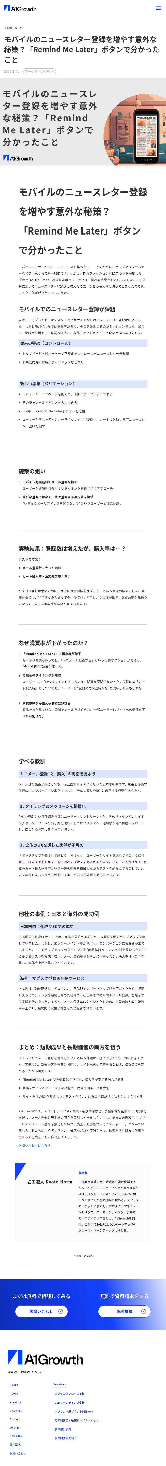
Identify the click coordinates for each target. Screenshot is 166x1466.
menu (158, 8)
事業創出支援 (63, 1429)
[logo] (20, 8)
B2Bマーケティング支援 (70, 1402)
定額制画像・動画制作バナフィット (77, 1420)
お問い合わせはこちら (35, 1145)
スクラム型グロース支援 (70, 1394)
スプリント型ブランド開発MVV (74, 1411)
